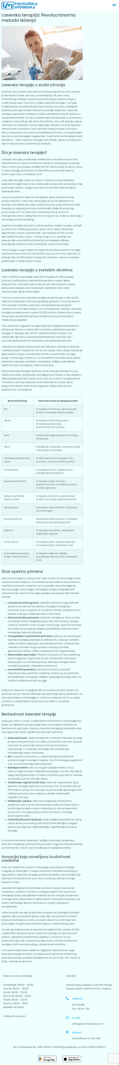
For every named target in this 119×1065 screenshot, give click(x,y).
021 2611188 (78, 1005)
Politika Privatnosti (14, 1016)
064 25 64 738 (80, 1009)
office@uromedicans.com (87, 1024)
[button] (114, 4)
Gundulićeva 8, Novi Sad (86, 1038)
